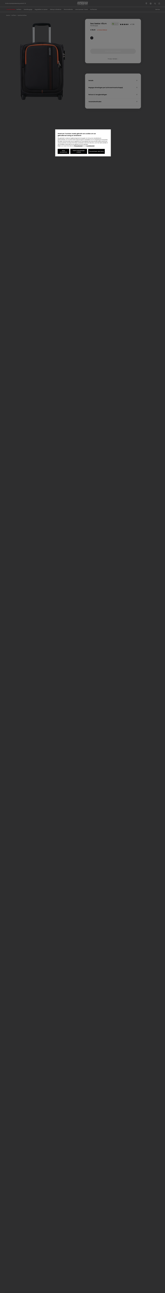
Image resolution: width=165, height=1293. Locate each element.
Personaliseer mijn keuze (96, 151)
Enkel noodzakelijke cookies (79, 151)
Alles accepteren (63, 151)
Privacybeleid (78, 146)
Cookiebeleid (90, 146)
